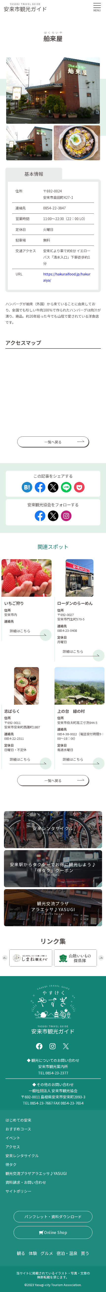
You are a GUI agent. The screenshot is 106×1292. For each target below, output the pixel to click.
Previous (5, 958)
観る (21, 1253)
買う (85, 1253)
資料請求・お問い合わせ (25, 1182)
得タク (11, 1164)
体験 (33, 1253)
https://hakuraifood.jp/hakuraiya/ (66, 277)
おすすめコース (18, 1128)
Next (101, 958)
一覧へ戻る (53, 441)
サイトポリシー (18, 1191)
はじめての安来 (18, 1120)
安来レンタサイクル (22, 1155)
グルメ (46, 1253)
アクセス (12, 1146)
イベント (12, 1137)
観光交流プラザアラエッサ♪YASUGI (36, 1173)
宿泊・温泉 (66, 1253)
